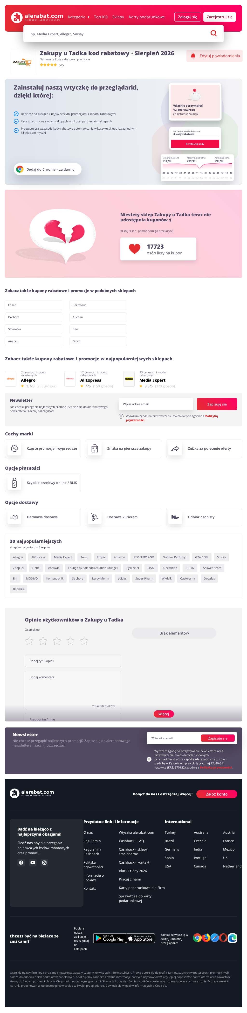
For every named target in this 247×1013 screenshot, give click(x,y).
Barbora (13, 317)
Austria (229, 832)
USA (168, 866)
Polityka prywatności (93, 864)
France (228, 840)
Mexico (228, 849)
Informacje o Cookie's (93, 877)
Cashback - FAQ (131, 840)
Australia (201, 832)
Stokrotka (14, 329)
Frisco (12, 305)
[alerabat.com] (37, 17)
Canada (200, 866)
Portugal (200, 857)
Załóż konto (217, 793)
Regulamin (92, 840)
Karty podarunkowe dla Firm (142, 887)
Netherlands (233, 866)
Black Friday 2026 (133, 870)
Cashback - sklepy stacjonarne (133, 851)
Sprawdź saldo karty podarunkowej (135, 898)
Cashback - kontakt (134, 862)
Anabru (13, 341)
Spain (169, 857)
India (198, 849)
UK (225, 857)
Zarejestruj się (220, 17)
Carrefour (79, 305)
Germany (172, 849)
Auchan (78, 317)
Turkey (170, 832)
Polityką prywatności (216, 767)
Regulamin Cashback (92, 851)
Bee (75, 329)
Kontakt (89, 888)
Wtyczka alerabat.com (136, 832)
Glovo (76, 341)
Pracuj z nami (130, 879)
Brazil (169, 840)
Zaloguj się (187, 17)
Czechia (200, 840)
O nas (88, 832)
